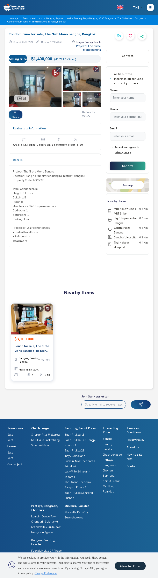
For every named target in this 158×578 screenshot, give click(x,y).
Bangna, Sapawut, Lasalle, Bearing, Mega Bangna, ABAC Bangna (79, 18)
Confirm (127, 166)
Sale (10, 434)
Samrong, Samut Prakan (81, 428)
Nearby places (116, 201)
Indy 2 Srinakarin (75, 455)
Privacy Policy (135, 439)
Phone (114, 109)
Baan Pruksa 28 (75, 450)
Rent (10, 440)
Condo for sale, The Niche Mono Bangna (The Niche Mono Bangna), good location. (31, 348)
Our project (14, 464)
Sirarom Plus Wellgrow (45, 434)
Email (113, 128)
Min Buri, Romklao (77, 506)
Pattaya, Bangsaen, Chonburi (109, 465)
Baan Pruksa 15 (75, 434)
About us (133, 447)
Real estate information (29, 128)
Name (113, 90)
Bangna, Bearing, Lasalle (108, 444)
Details (17, 160)
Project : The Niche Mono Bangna (88, 47)
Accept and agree (125, 147)
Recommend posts (32, 18)
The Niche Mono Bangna (130, 18)
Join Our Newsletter (95, 396)
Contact (132, 466)
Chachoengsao (41, 428)
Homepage (12, 18)
